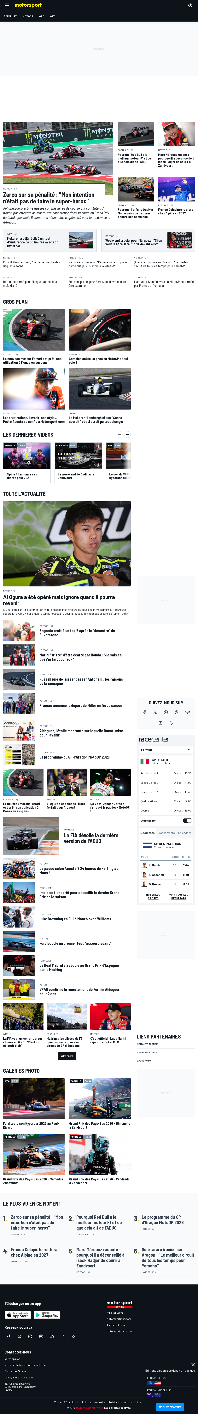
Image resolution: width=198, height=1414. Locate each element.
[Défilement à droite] (127, 434)
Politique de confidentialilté (124, 1402)
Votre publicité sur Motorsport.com (25, 1365)
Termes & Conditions (66, 1402)
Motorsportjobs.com (119, 1318)
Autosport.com (116, 1325)
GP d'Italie (160, 760)
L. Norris (154, 865)
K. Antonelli (157, 874)
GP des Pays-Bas (167, 844)
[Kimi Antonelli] (144, 875)
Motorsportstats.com (119, 1331)
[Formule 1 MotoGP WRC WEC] (166, 750)
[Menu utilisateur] (190, 5)
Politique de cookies (93, 1402)
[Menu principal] (7, 5)
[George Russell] (144, 884)
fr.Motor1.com (115, 1312)
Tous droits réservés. (117, 1407)
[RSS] (171, 723)
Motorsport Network (89, 1407)
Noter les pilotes (153, 896)
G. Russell (155, 884)
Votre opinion (12, 1358)
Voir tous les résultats (178, 896)
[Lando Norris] (144, 865)
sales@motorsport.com (19, 1377)
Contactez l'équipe (15, 1371)
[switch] (186, 821)
